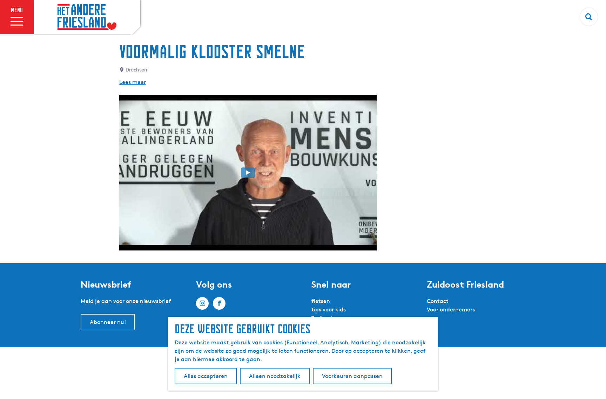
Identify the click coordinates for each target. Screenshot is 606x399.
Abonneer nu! (108, 322)
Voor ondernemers (451, 309)
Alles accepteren (206, 376)
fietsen (320, 301)
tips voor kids (328, 309)
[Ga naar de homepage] (87, 17)
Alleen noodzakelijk (275, 376)
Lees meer (132, 82)
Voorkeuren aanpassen (352, 376)
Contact (438, 301)
